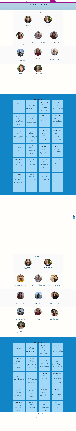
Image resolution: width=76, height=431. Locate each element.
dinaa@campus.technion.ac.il (39, 76)
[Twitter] (74, 218)
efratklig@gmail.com (44, 135)
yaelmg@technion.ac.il (38, 417)
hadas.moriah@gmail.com (31, 179)
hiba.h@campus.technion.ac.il (55, 42)
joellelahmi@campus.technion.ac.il (55, 303)
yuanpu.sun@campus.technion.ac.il (55, 59)
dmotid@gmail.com (18, 134)
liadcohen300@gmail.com (31, 150)
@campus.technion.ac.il (22, 60)
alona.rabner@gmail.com (44, 150)
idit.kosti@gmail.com (44, 120)
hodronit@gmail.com (31, 119)
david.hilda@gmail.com (44, 107)
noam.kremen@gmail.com (57, 120)
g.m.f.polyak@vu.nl (18, 179)
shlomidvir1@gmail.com (57, 151)
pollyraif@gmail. (18, 164)
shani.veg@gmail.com (18, 106)
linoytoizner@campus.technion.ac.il (21, 76)
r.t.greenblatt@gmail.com (44, 164)
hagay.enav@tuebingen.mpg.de (31, 378)
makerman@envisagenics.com (31, 106)
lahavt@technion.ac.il (38, 59)
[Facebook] (74, 216)
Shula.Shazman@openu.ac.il (57, 107)
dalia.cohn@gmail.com (19, 150)
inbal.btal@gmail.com (57, 135)
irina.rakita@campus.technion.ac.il (20, 44)
